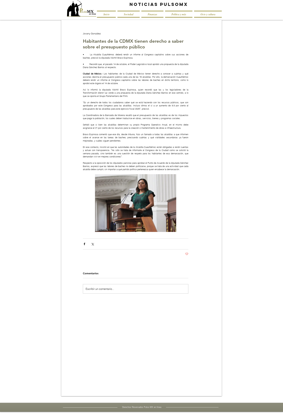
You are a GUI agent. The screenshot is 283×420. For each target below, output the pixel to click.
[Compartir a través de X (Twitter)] (92, 243)
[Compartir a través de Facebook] (84, 243)
